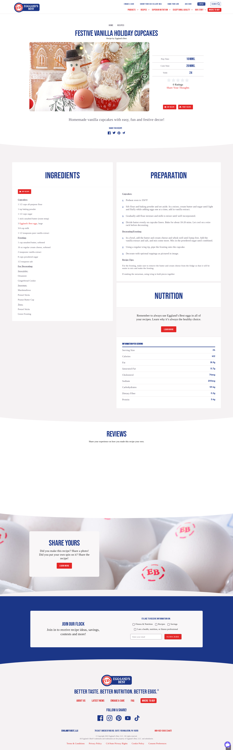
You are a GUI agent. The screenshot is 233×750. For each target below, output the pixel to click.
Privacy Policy (95, 743)
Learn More (169, 329)
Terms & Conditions (76, 743)
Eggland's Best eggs (28, 223)
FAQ (132, 700)
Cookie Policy (138, 743)
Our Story (199, 9)
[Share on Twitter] (114, 133)
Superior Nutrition (160, 9)
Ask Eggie (188, 4)
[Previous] (33, 76)
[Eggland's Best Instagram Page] (109, 718)
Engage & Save (129, 4)
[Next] (145, 76)
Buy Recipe (171, 107)
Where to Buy (214, 9)
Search (214, 4)
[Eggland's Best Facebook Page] (100, 718)
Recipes (144, 9)
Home (111, 25)
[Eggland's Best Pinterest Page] (119, 718)
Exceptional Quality (181, 9)
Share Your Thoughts (178, 87)
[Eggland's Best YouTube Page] (128, 718)
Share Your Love (173, 4)
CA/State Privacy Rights (117, 743)
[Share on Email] (123, 133)
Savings (174, 624)
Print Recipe (186, 107)
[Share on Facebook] (109, 133)
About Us (80, 700)
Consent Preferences (157, 743)
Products (132, 9)
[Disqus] (116, 475)
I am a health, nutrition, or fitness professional (157, 629)
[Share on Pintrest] (118, 133)
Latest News (98, 700)
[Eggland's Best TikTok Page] (137, 718)
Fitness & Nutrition (144, 624)
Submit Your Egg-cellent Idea (151, 4)
